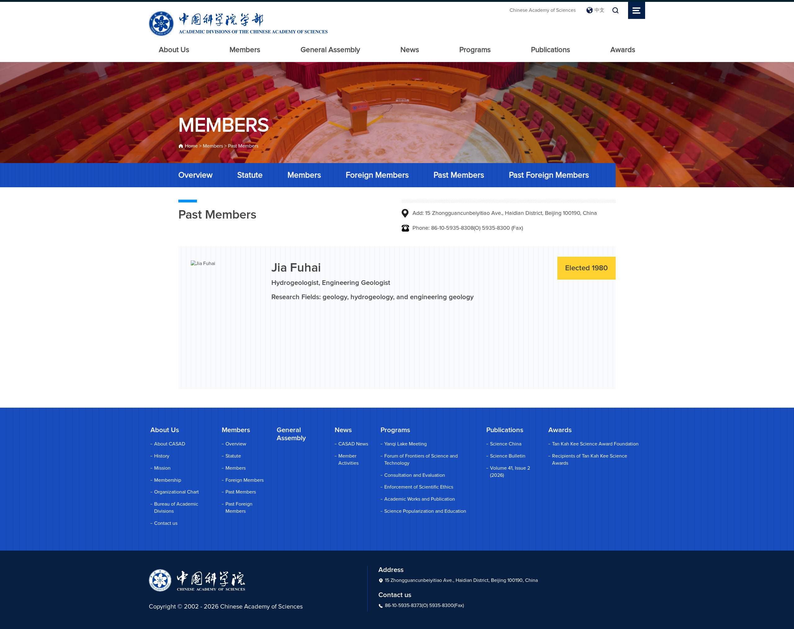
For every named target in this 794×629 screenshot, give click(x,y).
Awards (622, 50)
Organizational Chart (176, 491)
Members (245, 50)
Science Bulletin (507, 456)
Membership (167, 480)
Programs (475, 50)
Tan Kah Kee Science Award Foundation (595, 443)
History (161, 456)
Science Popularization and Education (425, 511)
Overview (195, 175)
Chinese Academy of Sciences (543, 10)
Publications (550, 50)
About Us (174, 50)
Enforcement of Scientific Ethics (418, 487)
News (409, 50)
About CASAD (169, 443)
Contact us (165, 523)
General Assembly (330, 50)
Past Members (243, 146)
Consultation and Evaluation (414, 475)
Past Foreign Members (549, 175)
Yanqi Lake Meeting (405, 443)
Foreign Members (377, 175)
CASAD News (353, 443)
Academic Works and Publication (419, 499)
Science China (505, 443)
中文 (599, 10)
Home (191, 146)
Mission (162, 468)
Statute (250, 175)
